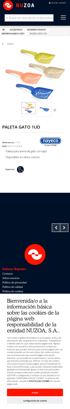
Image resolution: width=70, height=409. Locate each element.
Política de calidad (12, 286)
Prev (56, 227)
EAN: (4, 146)
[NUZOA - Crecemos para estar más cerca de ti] (18, 5)
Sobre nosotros (10, 278)
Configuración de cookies (35, 400)
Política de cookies (12, 291)
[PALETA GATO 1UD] (28, 108)
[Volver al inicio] (3, 30)
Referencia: (8, 142)
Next (64, 227)
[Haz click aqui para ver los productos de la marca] (51, 141)
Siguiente (54, 110)
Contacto (7, 273)
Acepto (35, 392)
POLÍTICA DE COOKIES (39, 381)
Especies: (10, 169)
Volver (10, 43)
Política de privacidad (14, 282)
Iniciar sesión (58, 2)
